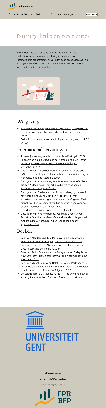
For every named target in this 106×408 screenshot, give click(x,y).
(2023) (56, 248)
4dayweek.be (26, 6)
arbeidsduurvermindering (60, 163)
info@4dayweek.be (57, 379)
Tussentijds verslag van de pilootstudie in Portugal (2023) (53, 156)
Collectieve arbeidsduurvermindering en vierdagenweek (52, 139)
